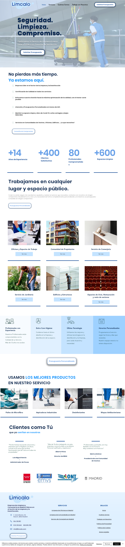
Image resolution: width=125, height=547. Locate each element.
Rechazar (107, 544)
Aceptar (117, 544)
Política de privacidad (86, 545)
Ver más (24, 254)
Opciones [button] (99, 544)
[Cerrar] (123, 544)
